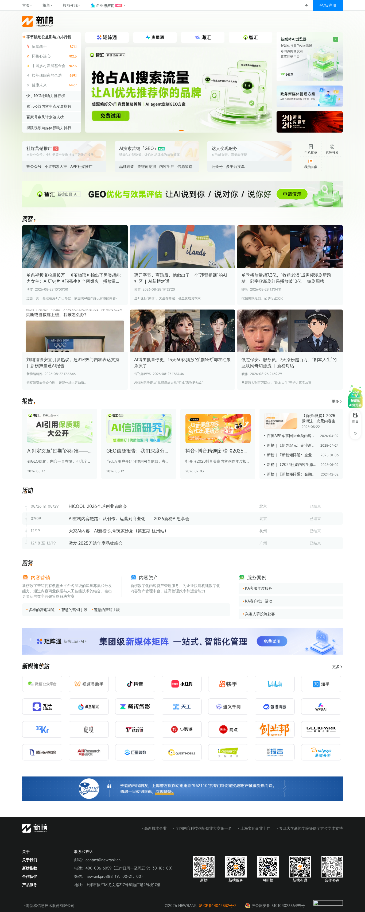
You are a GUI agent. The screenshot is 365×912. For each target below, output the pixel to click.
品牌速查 (126, 166)
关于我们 (29, 859)
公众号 (217, 166)
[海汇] (178, 90)
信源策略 (184, 166)
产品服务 (29, 884)
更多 (335, 401)
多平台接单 (235, 166)
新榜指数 (29, 868)
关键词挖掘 (146, 166)
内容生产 (166, 166)
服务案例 (256, 577)
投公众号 (33, 166)
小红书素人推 (56, 166)
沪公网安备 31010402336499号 (278, 905)
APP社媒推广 (81, 166)
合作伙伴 (29, 876)
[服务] (27, 563)
